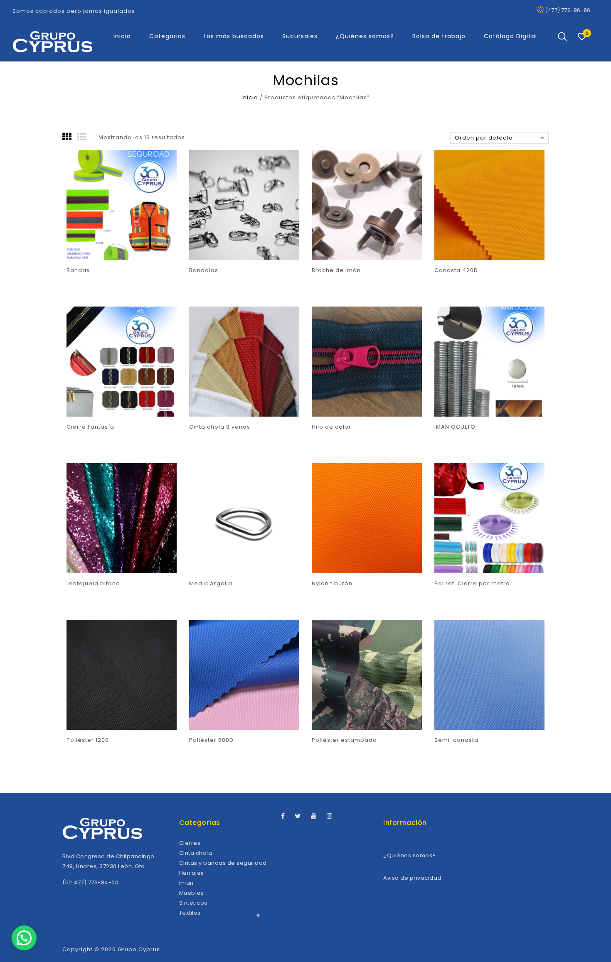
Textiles (190, 913)
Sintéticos (193, 903)
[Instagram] (334, 817)
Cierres (190, 843)
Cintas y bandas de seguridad (223, 863)
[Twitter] (302, 817)
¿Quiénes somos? (365, 36)
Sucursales (300, 36)
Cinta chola (195, 853)
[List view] (84, 137)
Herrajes (191, 873)
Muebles (191, 893)
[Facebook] (287, 817)
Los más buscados (234, 36)
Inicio (122, 36)
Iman (186, 883)
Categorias (167, 36)
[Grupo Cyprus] (52, 41)
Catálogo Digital (510, 36)
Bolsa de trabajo (439, 36)
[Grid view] (69, 137)
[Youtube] (318, 817)
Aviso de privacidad (412, 878)
